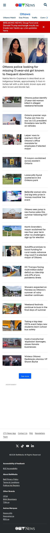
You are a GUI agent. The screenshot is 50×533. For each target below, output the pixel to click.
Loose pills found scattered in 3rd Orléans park (33, 178)
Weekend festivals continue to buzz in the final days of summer (35, 307)
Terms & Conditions (11, 482)
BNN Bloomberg (10, 499)
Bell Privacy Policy (10, 479)
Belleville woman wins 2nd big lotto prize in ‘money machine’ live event (35, 196)
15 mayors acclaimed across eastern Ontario (35, 161)
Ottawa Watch (9, 18)
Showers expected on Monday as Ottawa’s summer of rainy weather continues (35, 291)
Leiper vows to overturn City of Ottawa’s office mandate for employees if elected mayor (35, 142)
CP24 (5, 496)
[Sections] (4, 5)
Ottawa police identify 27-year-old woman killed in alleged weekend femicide (35, 102)
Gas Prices (24, 18)
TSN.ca (6, 502)
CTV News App (9, 433)
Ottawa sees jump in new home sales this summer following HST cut (35, 213)
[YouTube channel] (27, 445)
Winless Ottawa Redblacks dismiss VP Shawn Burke (35, 359)
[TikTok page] (22, 445)
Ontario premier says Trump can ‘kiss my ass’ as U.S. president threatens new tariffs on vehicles (35, 120)
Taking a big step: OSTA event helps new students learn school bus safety (35, 325)
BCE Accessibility (10, 468)
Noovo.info (7, 513)
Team (5, 437)
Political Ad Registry (11, 485)
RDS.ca (6, 519)
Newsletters (40, 433)
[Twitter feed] (17, 445)
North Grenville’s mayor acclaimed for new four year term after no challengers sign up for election (35, 232)
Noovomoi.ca (8, 516)
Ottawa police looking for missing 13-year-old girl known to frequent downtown (23, 70)
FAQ (31, 433)
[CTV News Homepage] (25, 5)
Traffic (34, 18)
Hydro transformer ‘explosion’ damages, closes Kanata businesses (35, 343)
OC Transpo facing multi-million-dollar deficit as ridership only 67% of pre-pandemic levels (34, 272)
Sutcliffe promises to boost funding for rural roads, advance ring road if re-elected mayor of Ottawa (35, 252)
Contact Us (22, 433)
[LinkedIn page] (32, 445)
